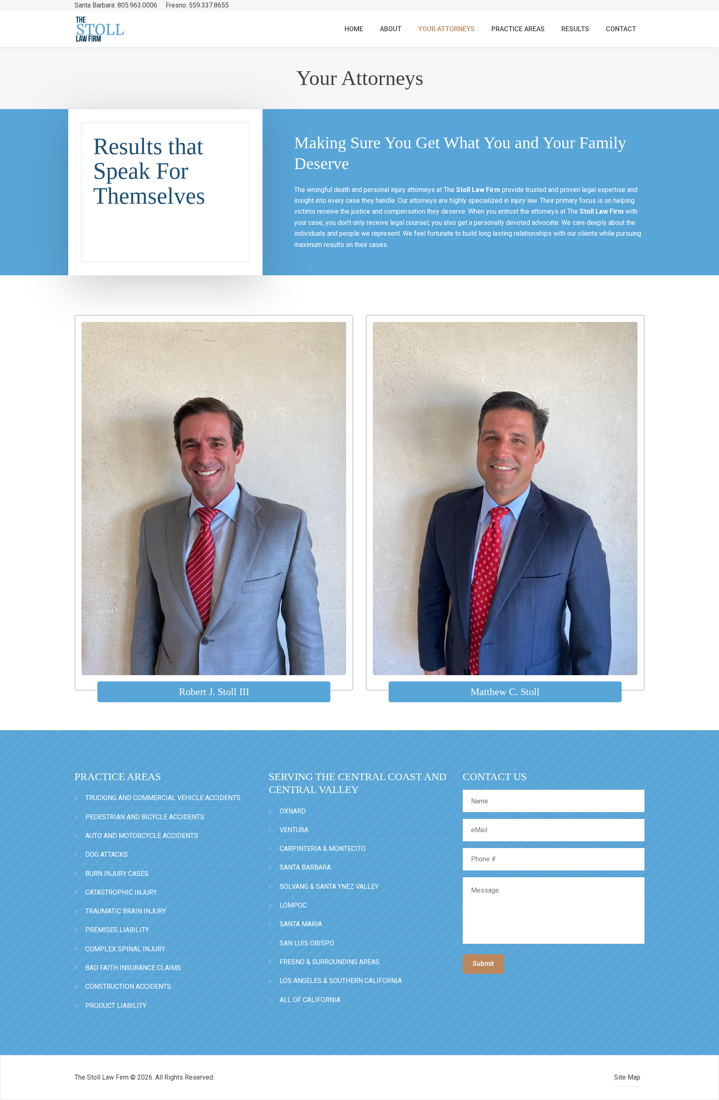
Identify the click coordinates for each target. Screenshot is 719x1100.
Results (575, 29)
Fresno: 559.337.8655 (197, 5)
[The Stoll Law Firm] (112, 29)
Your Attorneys (446, 29)
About (391, 29)
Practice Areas (518, 29)
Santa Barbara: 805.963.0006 (116, 5)
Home (354, 29)
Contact (621, 29)
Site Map (627, 1077)
